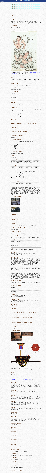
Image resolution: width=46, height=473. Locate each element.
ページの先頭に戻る (13, 470)
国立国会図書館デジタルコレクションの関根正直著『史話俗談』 (21, 379)
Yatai (16, 0)
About (21, 0)
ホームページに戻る (20, 470)
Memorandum (27, 0)
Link (33, 0)
